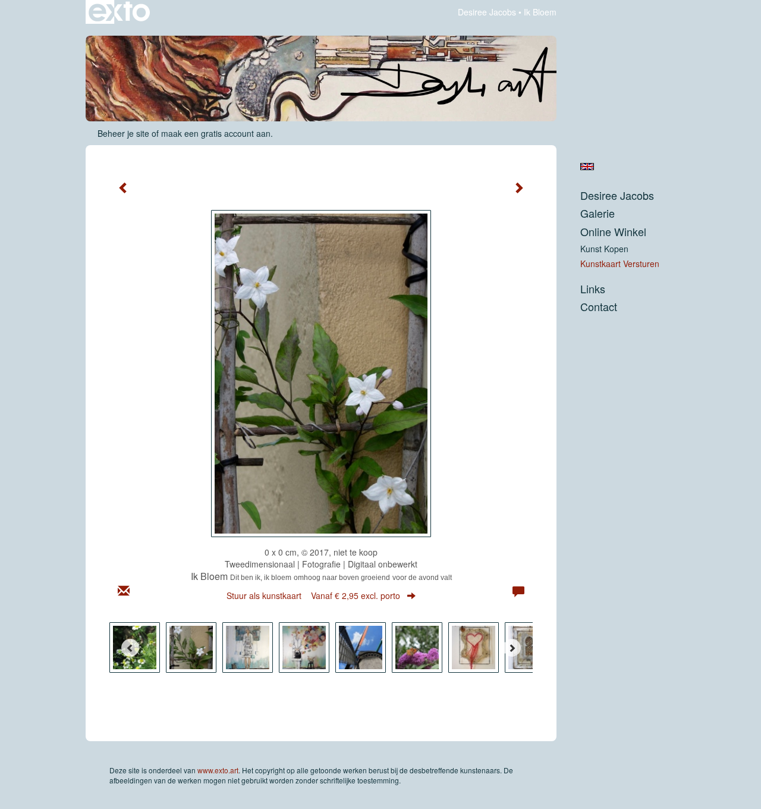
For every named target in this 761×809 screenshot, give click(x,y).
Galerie (597, 213)
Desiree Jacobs (487, 12)
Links (592, 288)
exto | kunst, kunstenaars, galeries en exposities (119, 12)
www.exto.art (217, 770)
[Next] (512, 648)
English (587, 166)
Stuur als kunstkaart (313, 595)
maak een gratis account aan (216, 133)
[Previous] (130, 648)
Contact (598, 306)
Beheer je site (123, 133)
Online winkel (613, 231)
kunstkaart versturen (619, 263)
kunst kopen (604, 249)
